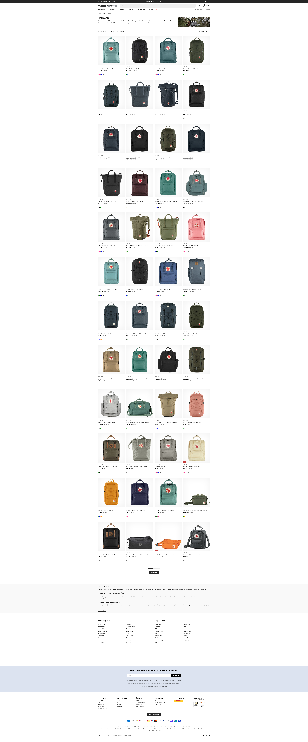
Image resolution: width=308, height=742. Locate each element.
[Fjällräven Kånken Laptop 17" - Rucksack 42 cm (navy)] (111, 138)
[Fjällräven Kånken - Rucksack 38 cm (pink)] (104, 75)
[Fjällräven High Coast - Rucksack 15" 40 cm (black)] (133, 119)
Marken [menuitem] (151, 9)
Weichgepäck (101, 633)
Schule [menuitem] (131, 9)
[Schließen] (0, 741)
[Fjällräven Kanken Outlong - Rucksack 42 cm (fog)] (190, 208)
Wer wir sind (139, 700)
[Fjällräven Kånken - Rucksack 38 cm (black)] (139, 138)
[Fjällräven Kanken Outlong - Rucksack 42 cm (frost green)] (196, 182)
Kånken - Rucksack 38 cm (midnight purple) (135, 510)
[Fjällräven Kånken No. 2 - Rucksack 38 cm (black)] (104, 473)
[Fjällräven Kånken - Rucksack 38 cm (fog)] (109, 75)
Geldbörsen (129, 640)
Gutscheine (158, 704)
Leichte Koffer (101, 628)
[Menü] (205, 702)
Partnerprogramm (140, 706)
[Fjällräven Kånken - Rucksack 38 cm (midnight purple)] (139, 492)
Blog (156, 700)
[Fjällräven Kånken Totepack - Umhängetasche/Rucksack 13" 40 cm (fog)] (139, 448)
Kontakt (119, 700)
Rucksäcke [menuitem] (122, 9)
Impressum (101, 700)
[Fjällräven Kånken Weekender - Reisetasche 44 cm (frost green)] (139, 403)
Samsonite (158, 624)
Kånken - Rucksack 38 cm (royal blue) (163, 289)
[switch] (202, 706)
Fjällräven (100, 66)
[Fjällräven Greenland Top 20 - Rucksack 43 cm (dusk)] (196, 271)
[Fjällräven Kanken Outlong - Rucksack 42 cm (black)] (185, 208)
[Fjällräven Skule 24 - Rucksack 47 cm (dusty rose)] (109, 340)
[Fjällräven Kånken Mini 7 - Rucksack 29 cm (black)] (157, 517)
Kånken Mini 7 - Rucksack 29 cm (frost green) (165, 510)
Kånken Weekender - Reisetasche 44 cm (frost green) (138, 422)
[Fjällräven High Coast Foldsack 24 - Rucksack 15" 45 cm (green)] (161, 119)
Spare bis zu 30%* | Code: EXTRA (154, 1)
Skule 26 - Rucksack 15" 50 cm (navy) (163, 333)
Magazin (207, 9)
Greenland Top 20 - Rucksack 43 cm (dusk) (192, 289)
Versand (119, 704)
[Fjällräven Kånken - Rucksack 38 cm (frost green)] (168, 50)
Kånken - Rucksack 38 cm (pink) (190, 245)
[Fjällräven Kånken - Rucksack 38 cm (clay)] (111, 359)
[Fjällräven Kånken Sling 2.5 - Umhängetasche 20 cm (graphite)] (196, 536)
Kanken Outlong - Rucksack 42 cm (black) (164, 378)
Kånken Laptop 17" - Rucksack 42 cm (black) (193, 112)
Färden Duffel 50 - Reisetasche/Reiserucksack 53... (137, 554)
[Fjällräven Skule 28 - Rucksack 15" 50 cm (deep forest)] (196, 50)
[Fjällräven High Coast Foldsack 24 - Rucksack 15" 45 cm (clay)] (157, 119)
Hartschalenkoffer (102, 631)
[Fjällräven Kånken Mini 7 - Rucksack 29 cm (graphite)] (166, 517)
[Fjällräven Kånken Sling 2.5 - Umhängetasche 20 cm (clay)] (194, 561)
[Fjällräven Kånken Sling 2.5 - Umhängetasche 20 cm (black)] (185, 561)
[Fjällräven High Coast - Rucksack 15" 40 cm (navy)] (139, 94)
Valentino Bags (187, 631)
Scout (185, 635)
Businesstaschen (130, 637)
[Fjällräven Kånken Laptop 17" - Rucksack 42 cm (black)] (196, 94)
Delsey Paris (158, 635)
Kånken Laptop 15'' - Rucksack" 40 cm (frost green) (137, 378)
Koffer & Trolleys (102, 624)
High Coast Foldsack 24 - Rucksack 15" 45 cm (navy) (166, 112)
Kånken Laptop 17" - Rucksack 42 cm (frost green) (166, 201)
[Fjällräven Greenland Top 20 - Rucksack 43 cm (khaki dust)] (185, 296)
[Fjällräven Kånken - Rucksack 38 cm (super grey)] (111, 227)
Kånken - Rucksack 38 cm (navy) (190, 157)
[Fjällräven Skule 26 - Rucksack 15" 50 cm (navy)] (128, 296)
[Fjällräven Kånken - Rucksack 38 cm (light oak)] (100, 75)
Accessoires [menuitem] (141, 9)
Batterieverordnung (103, 708)
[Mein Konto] (200, 6)
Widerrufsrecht (101, 706)
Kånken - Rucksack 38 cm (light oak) (191, 466)
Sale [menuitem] (157, 9)
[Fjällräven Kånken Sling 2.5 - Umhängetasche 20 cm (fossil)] (199, 561)
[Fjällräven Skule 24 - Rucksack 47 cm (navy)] (111, 315)
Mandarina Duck (188, 624)
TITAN (156, 628)
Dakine (185, 628)
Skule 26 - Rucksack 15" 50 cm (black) (134, 289)
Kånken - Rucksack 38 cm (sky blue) (106, 68)
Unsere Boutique (140, 702)
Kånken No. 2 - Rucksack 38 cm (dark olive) (107, 466)
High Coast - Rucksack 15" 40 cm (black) (107, 201)
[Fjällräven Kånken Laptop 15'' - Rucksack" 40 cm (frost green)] (139, 359)
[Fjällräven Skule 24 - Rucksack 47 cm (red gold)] (114, 340)
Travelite (157, 626)
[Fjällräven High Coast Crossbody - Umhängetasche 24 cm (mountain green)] (196, 492)
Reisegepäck (101, 642)
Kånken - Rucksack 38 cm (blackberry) (134, 201)
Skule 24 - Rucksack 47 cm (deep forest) (192, 333)
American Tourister (160, 631)
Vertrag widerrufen (154, 714)
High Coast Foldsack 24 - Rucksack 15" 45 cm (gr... (137, 245)
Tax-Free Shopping (160, 702)
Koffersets (100, 640)
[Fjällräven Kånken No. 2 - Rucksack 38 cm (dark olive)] (111, 448)
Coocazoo (186, 640)
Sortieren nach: (114, 31)
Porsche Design (159, 640)
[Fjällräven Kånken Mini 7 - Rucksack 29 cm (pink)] (171, 517)
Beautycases (129, 635)
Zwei (185, 626)
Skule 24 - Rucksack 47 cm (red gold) (106, 510)
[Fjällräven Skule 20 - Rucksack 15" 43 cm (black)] (139, 50)
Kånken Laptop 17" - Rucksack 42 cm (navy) (107, 157)
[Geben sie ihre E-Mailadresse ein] (176, 675)
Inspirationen (199, 9)
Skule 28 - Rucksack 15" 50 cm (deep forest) (193, 68)
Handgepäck (101, 626)
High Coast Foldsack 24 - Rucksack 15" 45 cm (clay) (166, 422)
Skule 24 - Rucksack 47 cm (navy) (105, 333)
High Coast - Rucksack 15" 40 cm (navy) (135, 112)
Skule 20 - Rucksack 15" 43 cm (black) (134, 68)
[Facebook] (203, 735)
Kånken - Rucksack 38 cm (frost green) (163, 68)
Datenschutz (101, 704)
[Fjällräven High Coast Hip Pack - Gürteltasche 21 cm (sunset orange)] (168, 536)
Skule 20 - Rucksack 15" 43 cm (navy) (106, 112)
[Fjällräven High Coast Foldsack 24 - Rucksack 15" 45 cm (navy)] (168, 94)
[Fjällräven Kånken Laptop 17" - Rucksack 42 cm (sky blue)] (194, 119)
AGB (99, 702)
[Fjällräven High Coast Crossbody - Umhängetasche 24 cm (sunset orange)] (190, 517)
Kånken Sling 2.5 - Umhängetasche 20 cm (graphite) (194, 554)
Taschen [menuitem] (112, 9)
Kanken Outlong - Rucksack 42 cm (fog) (106, 422)
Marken (103, 13)
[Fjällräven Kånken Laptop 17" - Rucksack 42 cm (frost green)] (190, 119)
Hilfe (118, 702)
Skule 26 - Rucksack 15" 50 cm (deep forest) (193, 378)
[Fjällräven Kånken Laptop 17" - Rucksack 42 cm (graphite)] (185, 119)
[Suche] (194, 6)
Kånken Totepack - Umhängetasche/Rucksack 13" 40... (138, 466)
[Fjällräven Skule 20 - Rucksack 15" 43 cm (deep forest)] (128, 75)
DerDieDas (186, 637)
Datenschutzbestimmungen (145, 686)
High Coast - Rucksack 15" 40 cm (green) (164, 245)
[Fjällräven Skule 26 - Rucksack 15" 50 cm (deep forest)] (133, 296)
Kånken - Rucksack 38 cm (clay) (105, 378)
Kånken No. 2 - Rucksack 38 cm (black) (106, 554)
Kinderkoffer (129, 633)
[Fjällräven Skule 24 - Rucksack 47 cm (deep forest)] (100, 340)
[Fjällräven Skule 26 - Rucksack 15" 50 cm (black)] (139, 271)
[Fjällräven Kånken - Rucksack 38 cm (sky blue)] (111, 50)
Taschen (125, 596)
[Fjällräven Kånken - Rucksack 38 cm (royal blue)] (114, 75)
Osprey (157, 633)
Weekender (129, 642)
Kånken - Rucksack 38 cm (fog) (162, 466)
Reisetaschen (129, 624)
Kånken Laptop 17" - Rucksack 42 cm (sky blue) (108, 289)
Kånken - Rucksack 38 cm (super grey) (106, 245)
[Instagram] (206, 735)
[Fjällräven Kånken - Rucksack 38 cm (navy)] (196, 138)
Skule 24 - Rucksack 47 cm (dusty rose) (192, 422)
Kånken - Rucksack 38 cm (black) (133, 157)
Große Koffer (101, 635)
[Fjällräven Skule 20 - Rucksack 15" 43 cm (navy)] (133, 75)
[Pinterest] (209, 735)
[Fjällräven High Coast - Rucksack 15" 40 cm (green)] (137, 119)
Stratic (157, 637)
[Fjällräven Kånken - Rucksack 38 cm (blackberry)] (139, 182)
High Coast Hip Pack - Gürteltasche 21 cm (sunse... (166, 554)
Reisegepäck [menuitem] (101, 9)
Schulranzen (129, 631)
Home (99, 13)
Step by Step (187, 633)
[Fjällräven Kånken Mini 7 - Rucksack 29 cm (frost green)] (168, 492)
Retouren (119, 706)
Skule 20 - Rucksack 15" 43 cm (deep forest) (164, 157)
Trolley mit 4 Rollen (102, 637)
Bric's (156, 642)
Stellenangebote (140, 704)
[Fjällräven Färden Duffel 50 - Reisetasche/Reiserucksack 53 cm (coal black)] (139, 536)
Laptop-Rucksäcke (131, 626)
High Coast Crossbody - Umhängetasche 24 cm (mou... (195, 510)
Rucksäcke (120, 596)
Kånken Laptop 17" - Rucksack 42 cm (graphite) (136, 333)
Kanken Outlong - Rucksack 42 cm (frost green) (193, 201)
